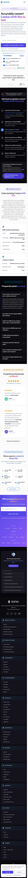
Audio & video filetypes (8, 792)
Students (5, 691)
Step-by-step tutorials (7, 817)
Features (5, 624)
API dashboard (6, 756)
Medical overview (7, 732)
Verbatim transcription (7, 631)
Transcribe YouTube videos (8, 651)
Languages (5, 789)
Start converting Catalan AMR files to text (11, 175)
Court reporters (6, 716)
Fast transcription (6, 629)
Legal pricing (5, 721)
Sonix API (5, 752)
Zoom (4, 769)
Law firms (5, 712)
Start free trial (13, 514)
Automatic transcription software (10, 626)
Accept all (7, 872)
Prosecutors (5, 707)
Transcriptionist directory (8, 801)
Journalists (5, 682)
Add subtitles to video (7, 649)
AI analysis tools (6, 644)
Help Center (11, 560)
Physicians (5, 736)
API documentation (7, 754)
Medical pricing (6, 741)
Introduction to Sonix (7, 797)
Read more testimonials (13, 441)
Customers (5, 834)
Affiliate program (6, 759)
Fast (8, 609)
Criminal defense (6, 709)
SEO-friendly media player (8, 646)
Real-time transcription (8, 634)
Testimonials (6, 837)
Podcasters (5, 687)
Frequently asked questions (9, 814)
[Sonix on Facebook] (7, 613)
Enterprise (5, 662)
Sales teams (5, 671)
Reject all (19, 872)
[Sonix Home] (5, 2)
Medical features (6, 734)
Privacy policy (9, 875)
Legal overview (6, 702)
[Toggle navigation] (24, 2)
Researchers (5, 684)
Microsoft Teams (6, 772)
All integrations (6, 779)
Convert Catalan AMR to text (13, 45)
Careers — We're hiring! (8, 849)
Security (5, 857)
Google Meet (6, 774)
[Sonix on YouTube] (19, 613)
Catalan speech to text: (9, 30)
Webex (4, 777)
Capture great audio (7, 822)
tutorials (16, 560)
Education (5, 664)
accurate (12, 609)
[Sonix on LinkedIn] (15, 613)
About (4, 847)
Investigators (6, 719)
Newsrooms (5, 666)
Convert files (5, 794)
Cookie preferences (17, 875)
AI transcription (21, 605)
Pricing (4, 832)
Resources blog (6, 799)
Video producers (6, 689)
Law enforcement (6, 704)
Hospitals (5, 739)
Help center (5, 812)
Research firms (6, 669)
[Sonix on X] (11, 613)
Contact (5, 854)
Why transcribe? (6, 819)
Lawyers (5, 714)
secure (18, 609)
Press (4, 852)
